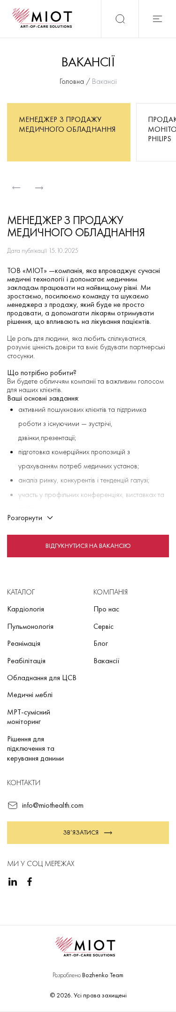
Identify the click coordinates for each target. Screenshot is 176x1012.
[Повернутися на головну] (45, 19)
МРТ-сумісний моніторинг (28, 716)
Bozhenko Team (102, 975)
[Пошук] (119, 19)
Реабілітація (26, 661)
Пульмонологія (30, 626)
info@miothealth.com (53, 805)
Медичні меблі (30, 694)
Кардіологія (25, 609)
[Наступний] (39, 187)
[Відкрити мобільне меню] (157, 19)
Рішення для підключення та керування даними (35, 748)
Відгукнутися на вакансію (88, 545)
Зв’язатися (81, 832)
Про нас (106, 609)
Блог (100, 643)
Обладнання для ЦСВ (42, 678)
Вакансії (106, 661)
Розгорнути (24, 517)
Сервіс (103, 626)
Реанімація (23, 643)
